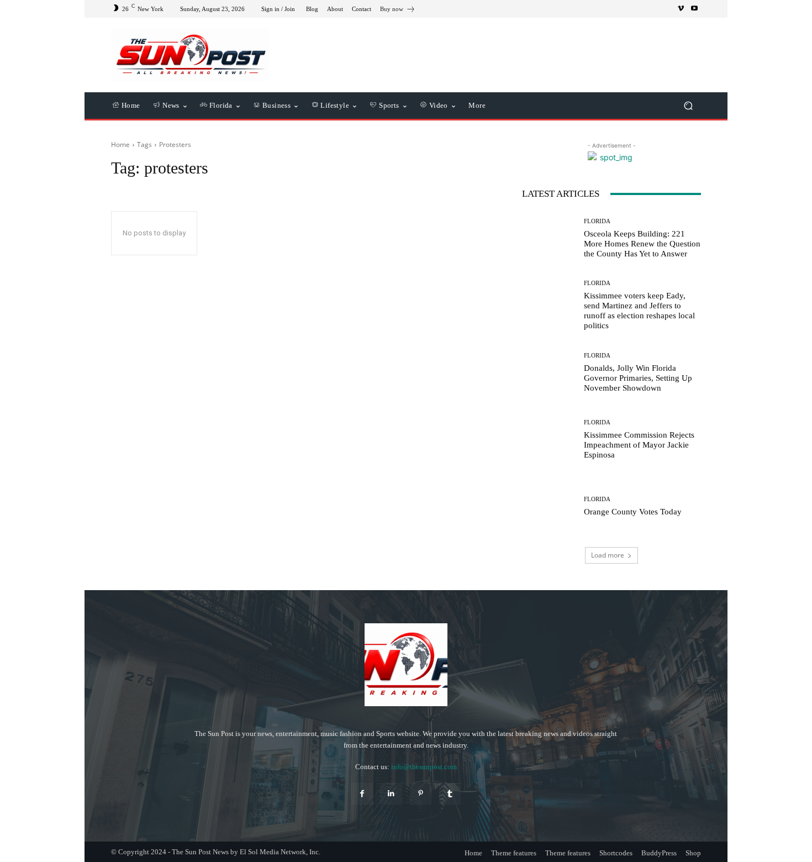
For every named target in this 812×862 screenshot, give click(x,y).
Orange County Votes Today (633, 511)
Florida (597, 221)
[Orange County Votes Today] (549, 506)
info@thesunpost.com (424, 767)
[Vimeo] (681, 8)
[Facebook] (362, 794)
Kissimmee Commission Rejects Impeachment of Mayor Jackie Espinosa (639, 444)
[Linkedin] (391, 794)
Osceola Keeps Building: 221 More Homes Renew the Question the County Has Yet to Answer (642, 243)
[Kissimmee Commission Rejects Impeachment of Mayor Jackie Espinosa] (549, 439)
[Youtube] (694, 8)
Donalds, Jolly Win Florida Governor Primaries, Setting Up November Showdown (638, 378)
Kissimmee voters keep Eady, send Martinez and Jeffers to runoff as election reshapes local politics (639, 310)
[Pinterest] (420, 794)
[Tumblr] (450, 794)
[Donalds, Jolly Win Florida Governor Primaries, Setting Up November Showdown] (549, 372)
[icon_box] (397, 10)
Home (120, 144)
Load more (607, 555)
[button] (688, 106)
